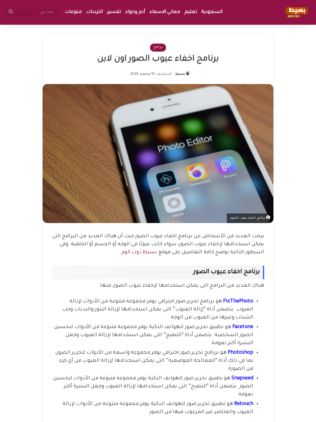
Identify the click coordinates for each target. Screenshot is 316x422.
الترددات (94, 12)
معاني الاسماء (164, 12)
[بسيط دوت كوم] (295, 12)
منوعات (73, 12)
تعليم (191, 12)
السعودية (211, 12)
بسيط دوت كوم (139, 252)
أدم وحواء (135, 12)
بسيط (180, 74)
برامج (158, 47)
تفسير (114, 12)
